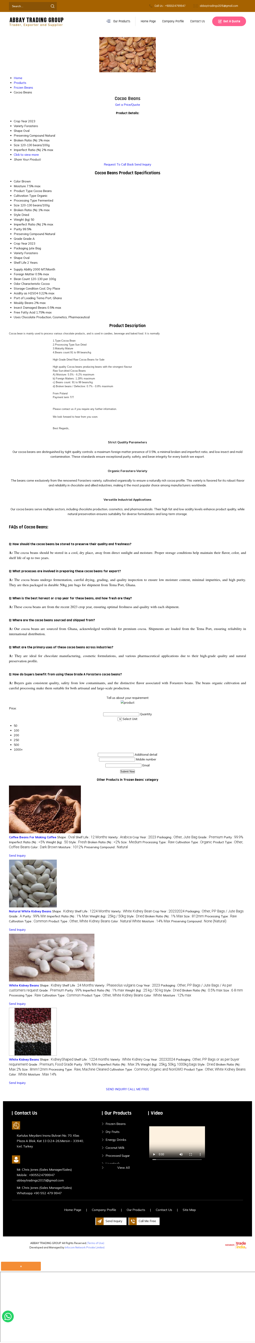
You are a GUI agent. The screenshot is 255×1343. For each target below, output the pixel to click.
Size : (131, 842)
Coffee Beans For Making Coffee (32, 837)
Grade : (210, 837)
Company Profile (173, 21)
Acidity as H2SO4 (26, 293)
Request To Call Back (119, 164)
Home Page (148, 21)
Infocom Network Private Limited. (85, 1247)
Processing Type (25, 200)
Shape (18, 258)
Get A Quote (231, 21)
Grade (18, 239)
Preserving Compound (29, 234)
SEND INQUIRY (116, 1089)
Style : (78, 842)
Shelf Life (20, 262)
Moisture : (70, 847)
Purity (18, 229)
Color (17, 181)
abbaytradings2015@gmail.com (219, 6)
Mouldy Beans (23, 303)
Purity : (233, 837)
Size (17, 205)
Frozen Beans (116, 1124)
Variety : (120, 837)
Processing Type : (158, 842)
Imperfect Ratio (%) (27, 224)
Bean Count (22, 279)
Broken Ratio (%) (25, 210)
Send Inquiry (142, 164)
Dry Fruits (113, 1132)
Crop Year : (144, 837)
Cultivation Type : (194, 842)
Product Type (23, 191)
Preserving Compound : (106, 847)
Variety (19, 253)
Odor (17, 284)
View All (123, 1168)
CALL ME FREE (138, 1089)
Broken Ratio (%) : (104, 842)
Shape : (66, 837)
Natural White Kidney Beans (30, 911)
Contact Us (197, 21)
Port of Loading (24, 298)
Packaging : (177, 837)
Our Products (121, 21)
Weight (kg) (22, 219)
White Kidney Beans (24, 985)
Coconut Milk (115, 1148)
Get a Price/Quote (127, 105)
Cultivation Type (25, 196)
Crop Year (20, 243)
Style (17, 215)
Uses (17, 317)
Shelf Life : (91, 837)
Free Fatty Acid (24, 312)
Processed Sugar (118, 1156)
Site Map (189, 1210)
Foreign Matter (24, 274)
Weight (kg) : (57, 842)
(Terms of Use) (95, 1243)
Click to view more (26, 155)
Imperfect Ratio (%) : (27, 842)
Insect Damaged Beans (30, 308)
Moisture (20, 186)
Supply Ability (23, 269)
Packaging (21, 248)
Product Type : (79, 921)
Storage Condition (26, 288)
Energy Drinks (116, 1140)
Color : (44, 847)
